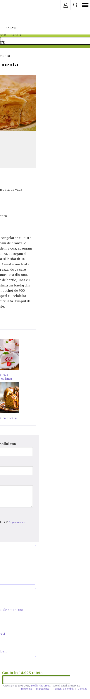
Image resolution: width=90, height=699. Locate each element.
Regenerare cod (17, 522)
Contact (82, 688)
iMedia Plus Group (40, 685)
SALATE (11, 28)
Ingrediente (42, 688)
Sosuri (17, 35)
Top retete (26, 688)
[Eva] (13, 5)
